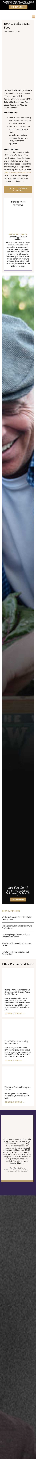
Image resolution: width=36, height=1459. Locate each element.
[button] (17, 1183)
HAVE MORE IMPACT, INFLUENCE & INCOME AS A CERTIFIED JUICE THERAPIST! (18, 3)
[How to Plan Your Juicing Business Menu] (18, 1028)
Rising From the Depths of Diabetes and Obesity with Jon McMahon (17, 991)
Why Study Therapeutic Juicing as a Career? (16, 944)
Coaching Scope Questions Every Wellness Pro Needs (16, 935)
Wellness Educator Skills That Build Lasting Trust (17, 918)
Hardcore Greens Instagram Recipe (17, 1088)
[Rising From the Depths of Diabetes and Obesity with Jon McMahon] (18, 977)
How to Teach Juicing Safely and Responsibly (15, 953)
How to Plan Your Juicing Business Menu (16, 1042)
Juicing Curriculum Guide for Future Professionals (17, 927)
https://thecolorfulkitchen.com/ (17, 172)
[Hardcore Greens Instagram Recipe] (18, 1075)
